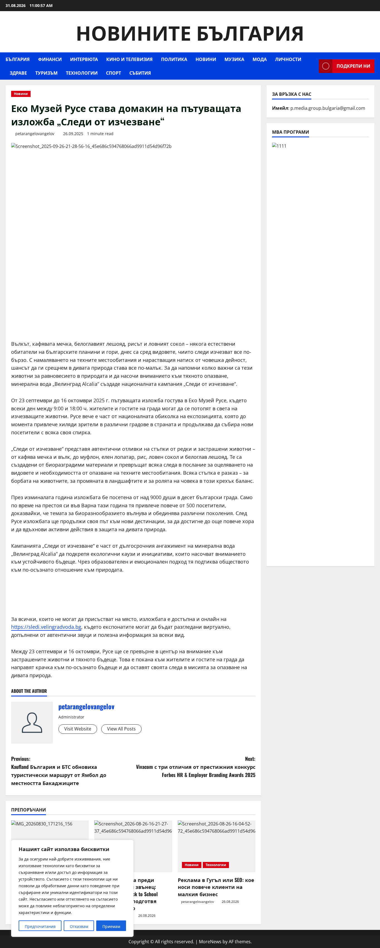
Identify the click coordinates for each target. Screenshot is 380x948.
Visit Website (77, 729)
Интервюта (84, 59)
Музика (234, 59)
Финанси (50, 59)
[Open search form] (313, 66)
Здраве (18, 72)
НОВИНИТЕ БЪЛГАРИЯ (190, 32)
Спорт (113, 72)
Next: (195, 766)
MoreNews (210, 942)
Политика (174, 59)
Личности (288, 59)
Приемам (111, 926)
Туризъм (46, 72)
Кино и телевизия (129, 59)
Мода (260, 59)
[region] (72, 888)
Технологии (82, 72)
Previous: (58, 770)
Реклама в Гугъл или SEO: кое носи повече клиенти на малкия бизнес (216, 886)
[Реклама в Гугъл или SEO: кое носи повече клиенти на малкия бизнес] (216, 846)
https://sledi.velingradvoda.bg (46, 626)
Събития (140, 72)
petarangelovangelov (34, 133)
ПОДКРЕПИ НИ (353, 65)
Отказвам (79, 926)
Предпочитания (40, 926)
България (18, 59)
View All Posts (121, 729)
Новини (206, 59)
